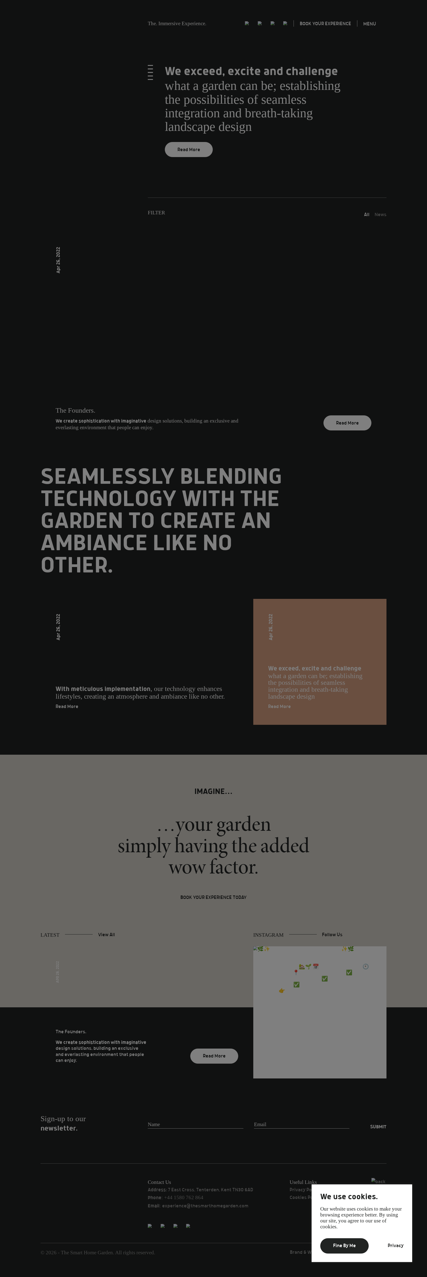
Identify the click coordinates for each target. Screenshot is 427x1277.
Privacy (396, 1245)
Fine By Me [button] (344, 1245)
